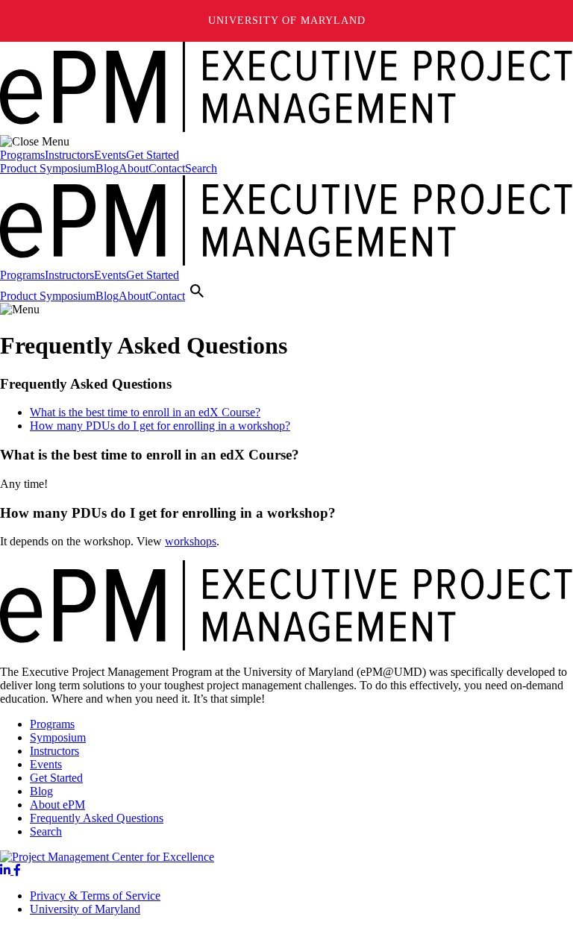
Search (201, 168)
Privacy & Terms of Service (95, 895)
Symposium (58, 737)
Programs (22, 154)
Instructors (69, 154)
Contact (166, 168)
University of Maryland (287, 20)
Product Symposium (48, 168)
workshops (190, 541)
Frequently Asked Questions (96, 818)
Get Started (152, 154)
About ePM (57, 804)
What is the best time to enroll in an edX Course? (145, 412)
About (133, 168)
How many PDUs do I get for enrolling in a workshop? (160, 425)
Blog (107, 168)
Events (110, 154)
